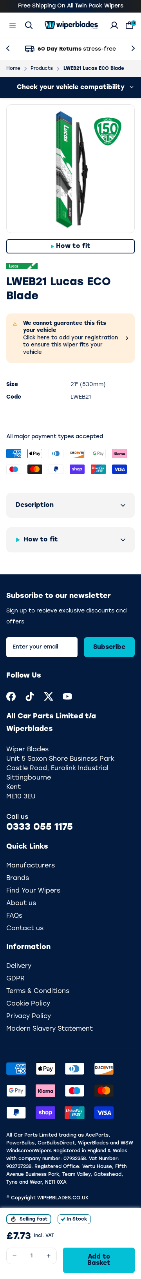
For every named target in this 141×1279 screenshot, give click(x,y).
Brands (17, 878)
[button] (70, 505)
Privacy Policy (28, 1016)
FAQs (14, 916)
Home (13, 68)
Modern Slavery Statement (49, 1029)
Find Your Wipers (33, 891)
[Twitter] (48, 696)
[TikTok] (29, 696)
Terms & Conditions (37, 991)
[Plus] (48, 1256)
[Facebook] (11, 696)
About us (21, 903)
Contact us (24, 929)
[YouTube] (67, 696)
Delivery (18, 966)
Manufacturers (30, 866)
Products (42, 68)
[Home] (71, 25)
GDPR (15, 979)
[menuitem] (11, 696)
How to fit (73, 246)
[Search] (29, 25)
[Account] (114, 25)
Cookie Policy (28, 1004)
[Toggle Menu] (12, 25)
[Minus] (14, 1256)
